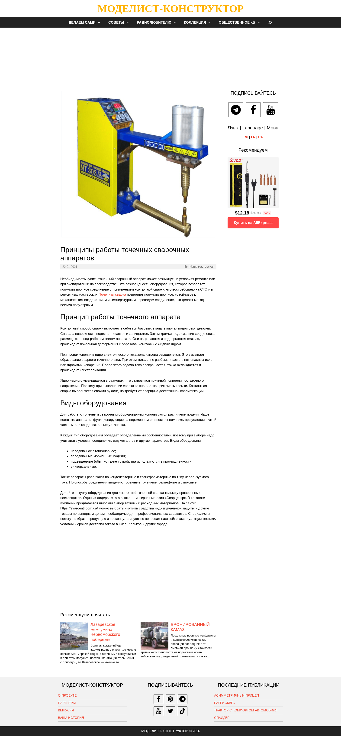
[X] (170, 711)
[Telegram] (235, 109)
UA (260, 137)
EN (253, 137)
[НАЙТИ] (270, 22)
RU (246, 137)
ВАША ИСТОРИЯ (71, 718)
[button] (100, 22)
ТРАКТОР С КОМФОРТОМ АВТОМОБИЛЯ (245, 710)
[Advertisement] (170, 57)
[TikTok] (182, 711)
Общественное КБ (237, 22)
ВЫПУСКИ (66, 710)
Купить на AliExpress (253, 223)
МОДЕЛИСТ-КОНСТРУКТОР (170, 8)
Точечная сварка (112, 294)
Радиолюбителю (154, 22)
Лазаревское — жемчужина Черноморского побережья (105, 632)
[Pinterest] (170, 699)
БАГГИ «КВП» (224, 703)
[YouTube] (270, 109)
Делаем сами (82, 22)
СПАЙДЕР (221, 718)
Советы (116, 22)
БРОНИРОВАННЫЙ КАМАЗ (190, 627)
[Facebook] (253, 109)
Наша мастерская (202, 266)
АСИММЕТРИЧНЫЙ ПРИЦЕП (236, 695)
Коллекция (195, 22)
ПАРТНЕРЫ (67, 703)
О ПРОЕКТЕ (67, 695)
